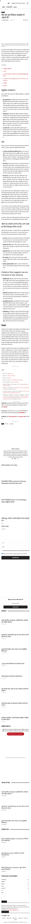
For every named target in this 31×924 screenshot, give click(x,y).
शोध (4, 71)
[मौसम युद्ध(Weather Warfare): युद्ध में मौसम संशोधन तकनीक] (15, 863)
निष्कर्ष (5, 83)
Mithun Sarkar (6, 20)
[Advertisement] (15, 578)
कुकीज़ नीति (15, 918)
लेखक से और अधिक (12, 465)
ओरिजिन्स (5, 10)
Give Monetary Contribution (15, 734)
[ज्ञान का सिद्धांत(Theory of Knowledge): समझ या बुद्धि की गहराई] (15, 491)
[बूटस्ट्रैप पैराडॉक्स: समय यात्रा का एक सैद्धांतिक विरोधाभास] (15, 644)
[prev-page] (1, 523)
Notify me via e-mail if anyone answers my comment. (14, 553)
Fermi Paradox (16, 382)
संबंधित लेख (4, 465)
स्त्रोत (4, 85)
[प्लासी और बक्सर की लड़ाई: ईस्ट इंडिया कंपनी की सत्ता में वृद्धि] (15, 698)
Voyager (9, 377)
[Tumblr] (6, 915)
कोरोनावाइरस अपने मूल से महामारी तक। (12, 676)
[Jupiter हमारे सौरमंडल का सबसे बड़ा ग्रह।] (15, 659)
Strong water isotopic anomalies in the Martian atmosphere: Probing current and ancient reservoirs (15, 397)
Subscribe (15, 607)
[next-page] (2, 523)
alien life (6, 423)
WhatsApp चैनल (12, 416)
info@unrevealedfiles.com (13, 910)
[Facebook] (7, 23)
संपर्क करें (5, 407)
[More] (27, 23)
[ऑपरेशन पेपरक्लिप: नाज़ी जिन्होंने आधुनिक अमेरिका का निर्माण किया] (15, 713)
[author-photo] (15, 446)
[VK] (24, 23)
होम (2, 10)
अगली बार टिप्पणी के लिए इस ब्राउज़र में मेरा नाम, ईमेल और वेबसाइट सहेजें (16, 550)
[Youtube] (8, 915)
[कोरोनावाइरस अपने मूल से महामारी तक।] (15, 671)
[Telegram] (5, 915)
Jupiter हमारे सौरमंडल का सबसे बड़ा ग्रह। (13, 663)
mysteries (11, 423)
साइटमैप (15, 919)
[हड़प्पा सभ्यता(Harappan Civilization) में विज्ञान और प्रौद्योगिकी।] (15, 834)
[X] (10, 23)
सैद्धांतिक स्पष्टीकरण (7, 68)
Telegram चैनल (22, 416)
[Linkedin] (14, 23)
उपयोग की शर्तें (20, 918)
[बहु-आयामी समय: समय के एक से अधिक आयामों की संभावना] (15, 684)
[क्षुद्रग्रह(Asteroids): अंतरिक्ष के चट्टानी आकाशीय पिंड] (15, 848)
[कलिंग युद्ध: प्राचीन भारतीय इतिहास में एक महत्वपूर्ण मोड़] (15, 509)
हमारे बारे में (3, 918)
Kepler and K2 (10, 373)
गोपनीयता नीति (21, 412)
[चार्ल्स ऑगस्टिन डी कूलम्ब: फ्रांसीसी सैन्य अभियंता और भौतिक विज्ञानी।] (15, 615)
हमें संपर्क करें (26, 918)
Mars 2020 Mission (11, 375)
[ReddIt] (17, 23)
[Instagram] (13, 458)
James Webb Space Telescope (17, 379)
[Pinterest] (20, 23)
